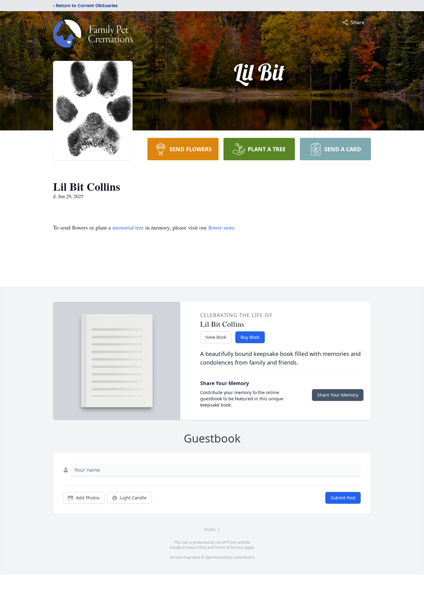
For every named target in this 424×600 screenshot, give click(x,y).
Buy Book (250, 337)
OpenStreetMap (218, 557)
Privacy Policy (194, 547)
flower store (221, 227)
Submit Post (343, 498)
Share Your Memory (337, 395)
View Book (215, 337)
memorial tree (128, 227)
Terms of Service (228, 547)
